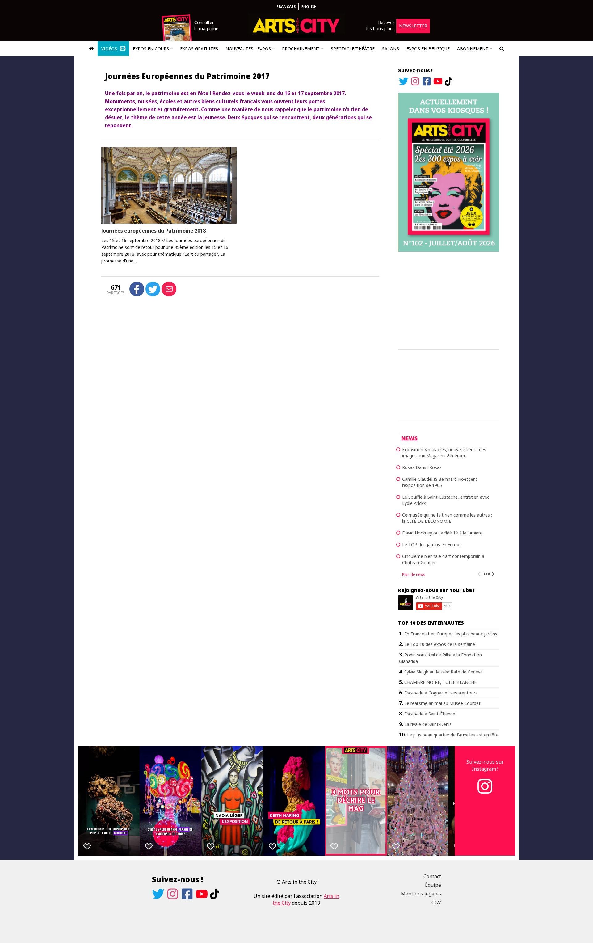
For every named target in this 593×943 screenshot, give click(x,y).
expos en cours (151, 49)
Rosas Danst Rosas (422, 467)
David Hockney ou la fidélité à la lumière (442, 533)
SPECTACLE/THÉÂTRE (353, 49)
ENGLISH (309, 6)
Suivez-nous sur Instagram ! (485, 765)
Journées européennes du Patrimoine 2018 (153, 230)
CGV (436, 902)
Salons (390, 49)
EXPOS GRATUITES (199, 49)
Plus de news (413, 574)
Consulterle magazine (206, 25)
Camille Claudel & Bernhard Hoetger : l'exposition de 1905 (439, 482)
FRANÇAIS (286, 6)
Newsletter (413, 26)
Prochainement (301, 49)
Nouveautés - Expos (248, 49)
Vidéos (109, 49)
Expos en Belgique (428, 49)
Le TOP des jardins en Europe (432, 544)
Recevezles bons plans (380, 25)
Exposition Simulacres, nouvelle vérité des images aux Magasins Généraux (444, 452)
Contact (432, 876)
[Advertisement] (448, 299)
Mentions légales (421, 893)
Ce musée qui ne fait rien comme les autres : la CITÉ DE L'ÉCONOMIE (447, 518)
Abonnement (472, 49)
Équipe (433, 885)
